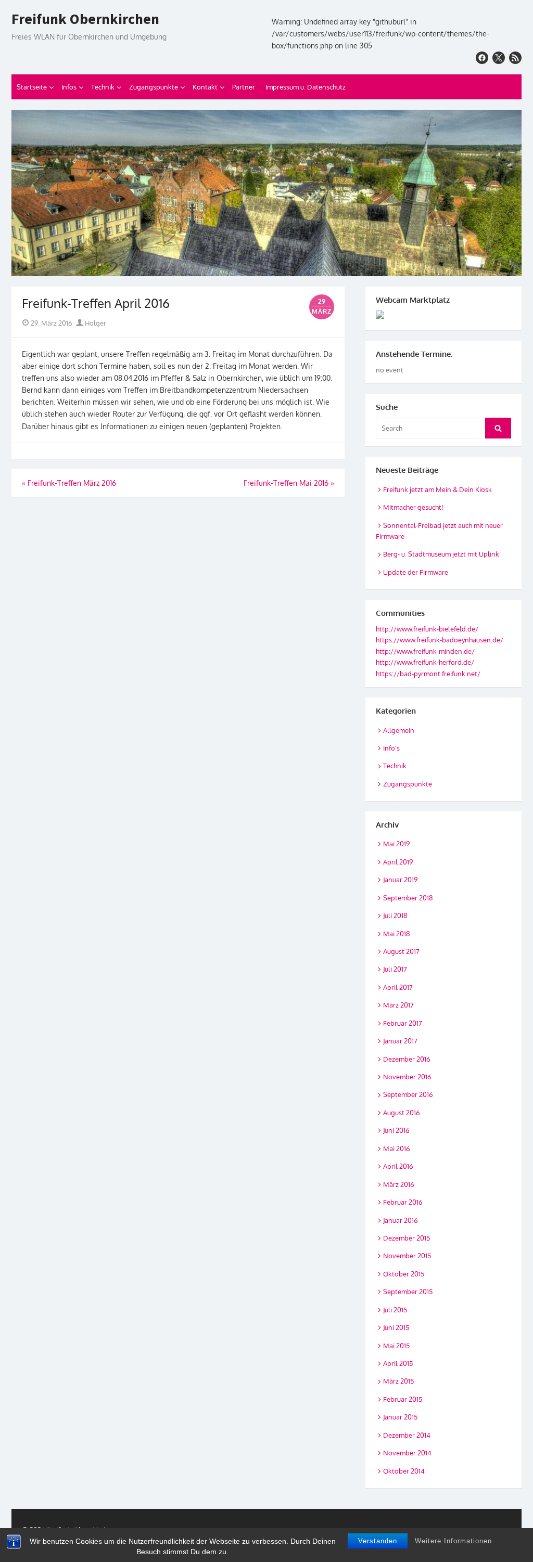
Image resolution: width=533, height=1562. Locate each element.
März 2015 (398, 1381)
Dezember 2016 (406, 1059)
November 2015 (407, 1255)
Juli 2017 (395, 969)
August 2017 (401, 951)
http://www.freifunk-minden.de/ (425, 651)
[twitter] (498, 57)
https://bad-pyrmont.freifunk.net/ (428, 673)
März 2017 (398, 1005)
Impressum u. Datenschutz (305, 87)
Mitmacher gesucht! (413, 507)
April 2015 (398, 1363)
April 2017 (398, 987)
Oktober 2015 (403, 1274)
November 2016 (407, 1077)
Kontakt (205, 87)
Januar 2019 (400, 879)
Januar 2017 (400, 1041)
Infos (69, 87)
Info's (391, 748)
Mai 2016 (396, 1148)
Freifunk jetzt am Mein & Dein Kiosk (437, 489)
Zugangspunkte (153, 87)
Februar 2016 (403, 1202)
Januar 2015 (400, 1417)
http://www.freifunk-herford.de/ (425, 662)
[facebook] (482, 57)
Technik (103, 87)
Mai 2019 (396, 844)
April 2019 (398, 862)
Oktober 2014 (404, 1471)
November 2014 (407, 1453)
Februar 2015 (402, 1399)
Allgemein (398, 730)
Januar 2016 (400, 1220)
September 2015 (408, 1291)
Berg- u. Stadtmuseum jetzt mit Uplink (441, 554)
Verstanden (377, 1541)
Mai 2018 (396, 934)
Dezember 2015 (406, 1238)
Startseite (32, 87)
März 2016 (398, 1184)
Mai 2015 (396, 1345)
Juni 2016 (396, 1130)
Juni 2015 (396, 1327)
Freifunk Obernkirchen (85, 19)
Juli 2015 (395, 1310)
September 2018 (408, 898)
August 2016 (401, 1112)
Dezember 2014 (406, 1435)
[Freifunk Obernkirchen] (266, 193)
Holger (94, 323)
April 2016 (398, 1166)
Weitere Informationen (453, 1541)
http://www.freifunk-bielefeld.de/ (427, 629)
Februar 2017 (402, 1023)
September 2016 (408, 1094)
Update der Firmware (415, 572)
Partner (243, 87)
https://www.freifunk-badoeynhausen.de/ (439, 640)
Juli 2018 (395, 915)
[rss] (515, 57)
